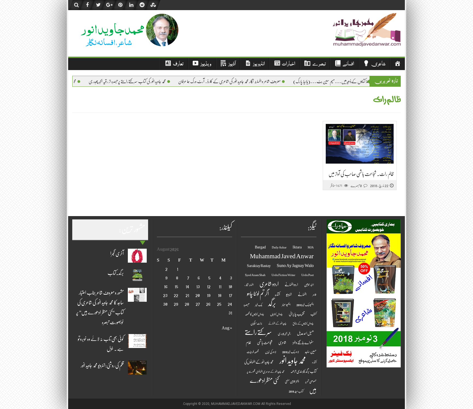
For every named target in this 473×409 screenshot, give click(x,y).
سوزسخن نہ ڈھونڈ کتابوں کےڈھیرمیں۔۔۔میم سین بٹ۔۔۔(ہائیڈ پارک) (348, 81)
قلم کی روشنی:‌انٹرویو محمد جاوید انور (102, 365)
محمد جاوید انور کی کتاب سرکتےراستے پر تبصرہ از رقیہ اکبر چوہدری (136, 81)
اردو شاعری (269, 284)
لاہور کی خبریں (270, 352)
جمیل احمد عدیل (305, 333)
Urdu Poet (307, 275)
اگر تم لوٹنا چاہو (258, 293)
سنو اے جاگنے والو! (303, 342)
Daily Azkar (279, 247)
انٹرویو (289, 294)
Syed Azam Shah (255, 275)
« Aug (227, 328)
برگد (272, 303)
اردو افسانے (291, 284)
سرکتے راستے (258, 332)
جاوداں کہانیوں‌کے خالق (303, 323)
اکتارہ (277, 294)
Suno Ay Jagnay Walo (295, 266)
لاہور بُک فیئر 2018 (290, 352)
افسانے (302, 294)
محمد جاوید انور (292, 360)
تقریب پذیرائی (296, 313)
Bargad (260, 247)
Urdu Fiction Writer (283, 275)
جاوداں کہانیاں (276, 314)
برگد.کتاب (116, 273)
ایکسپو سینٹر (286, 305)
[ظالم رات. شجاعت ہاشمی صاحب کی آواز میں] (360, 144)
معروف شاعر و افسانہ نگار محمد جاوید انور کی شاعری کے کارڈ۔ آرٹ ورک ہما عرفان (238, 81)
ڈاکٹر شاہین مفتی (292, 381)
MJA (311, 247)
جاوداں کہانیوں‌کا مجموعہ (254, 314)
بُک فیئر (258, 305)
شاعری (282, 342)
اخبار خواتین (309, 285)
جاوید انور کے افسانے (277, 323)
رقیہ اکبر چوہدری (284, 333)
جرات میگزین (256, 323)
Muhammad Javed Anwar (282, 256)
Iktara (297, 247)
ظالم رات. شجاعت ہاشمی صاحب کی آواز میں (361, 174)
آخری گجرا (117, 253)
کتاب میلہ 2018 (296, 391)
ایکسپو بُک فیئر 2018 (305, 305)
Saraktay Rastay (259, 265)
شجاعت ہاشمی (264, 342)
